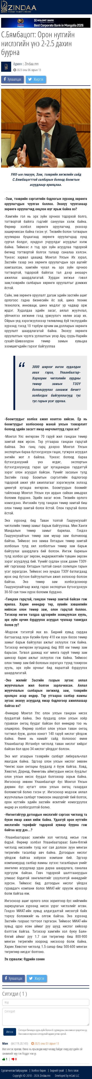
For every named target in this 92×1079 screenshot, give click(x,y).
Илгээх (9, 1032)
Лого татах (73, 1070)
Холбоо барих (38, 1070)
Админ (17, 63)
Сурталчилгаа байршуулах (14, 1070)
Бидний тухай (57, 1070)
